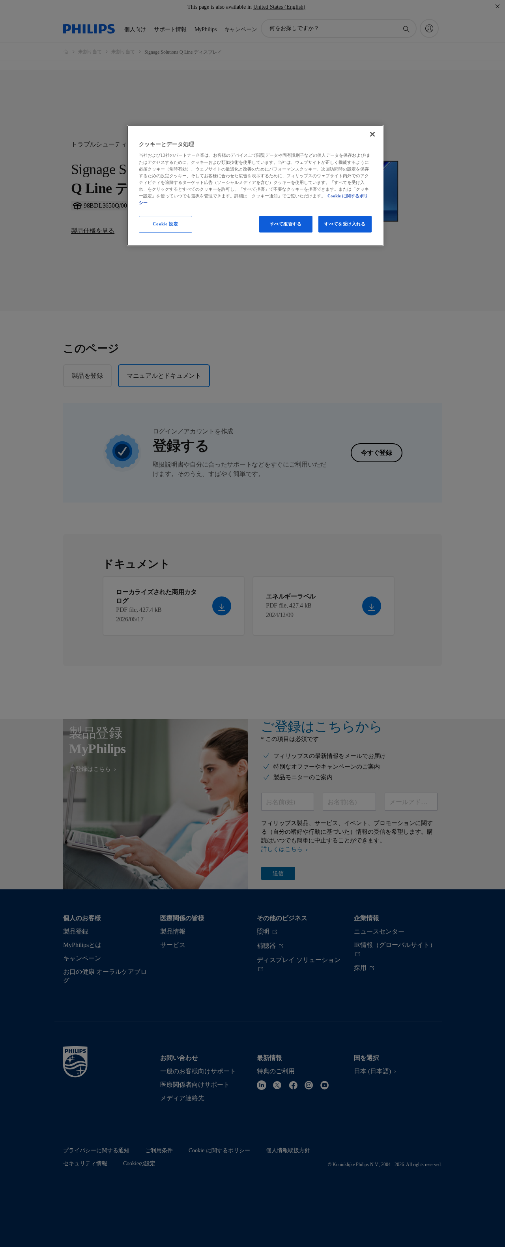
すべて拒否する (286, 223)
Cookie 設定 (165, 223)
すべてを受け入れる (344, 223)
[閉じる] (372, 134)
